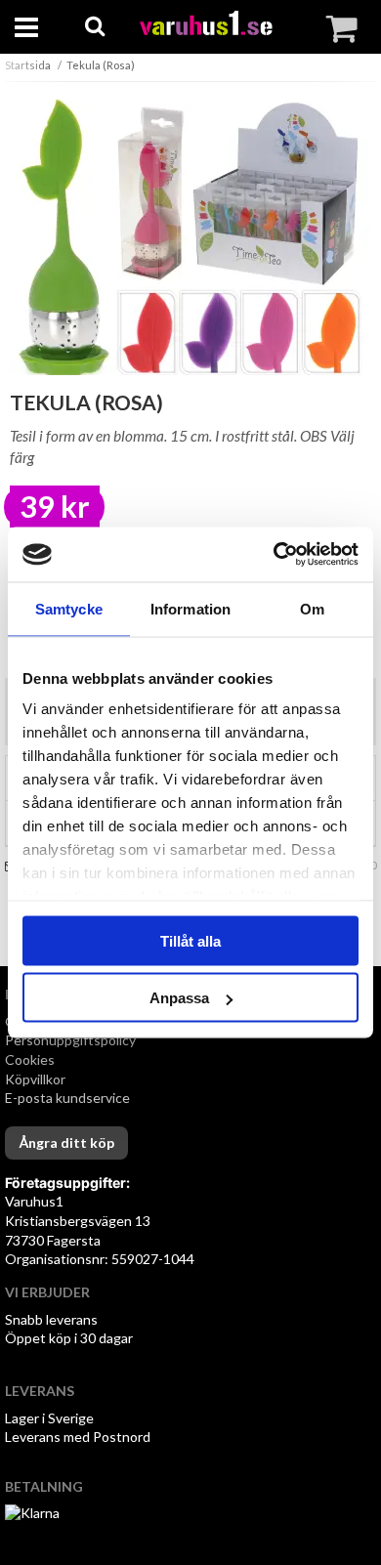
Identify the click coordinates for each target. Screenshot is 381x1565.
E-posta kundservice (69, 1097)
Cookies (30, 1059)
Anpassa (179, 998)
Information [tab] (190, 608)
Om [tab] (312, 608)
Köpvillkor (35, 1079)
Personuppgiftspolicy (70, 1040)
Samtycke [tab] (69, 608)
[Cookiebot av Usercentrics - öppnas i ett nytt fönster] (274, 555)
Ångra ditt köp (66, 1142)
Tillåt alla (190, 940)
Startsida (28, 65)
